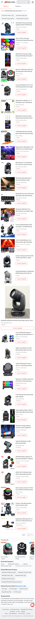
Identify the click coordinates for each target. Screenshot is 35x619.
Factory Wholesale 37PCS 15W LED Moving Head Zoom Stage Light (24, 86)
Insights (23, 611)
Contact (28, 613)
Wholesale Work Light (20, 575)
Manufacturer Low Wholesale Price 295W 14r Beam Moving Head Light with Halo (24, 163)
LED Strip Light (17, 592)
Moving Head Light (6, 566)
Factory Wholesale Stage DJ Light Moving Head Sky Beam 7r (24, 333)
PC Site (18, 611)
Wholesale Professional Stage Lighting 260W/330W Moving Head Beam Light (24, 24)
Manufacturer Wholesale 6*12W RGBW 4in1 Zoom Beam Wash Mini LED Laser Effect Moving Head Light (24, 148)
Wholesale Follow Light (7, 575)
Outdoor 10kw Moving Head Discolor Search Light (23, 504)
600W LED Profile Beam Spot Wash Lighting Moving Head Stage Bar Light (24, 473)
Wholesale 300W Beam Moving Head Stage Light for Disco (17, 320)
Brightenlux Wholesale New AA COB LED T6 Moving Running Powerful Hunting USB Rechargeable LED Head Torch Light (24, 520)
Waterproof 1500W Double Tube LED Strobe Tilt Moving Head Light (24, 380)
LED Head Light (13, 588)
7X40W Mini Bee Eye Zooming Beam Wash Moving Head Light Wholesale (24, 132)
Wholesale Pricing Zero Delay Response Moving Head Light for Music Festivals (25, 117)
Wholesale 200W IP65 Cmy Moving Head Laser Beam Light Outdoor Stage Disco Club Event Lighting (24, 210)
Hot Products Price (14, 609)
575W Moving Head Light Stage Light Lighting (24, 395)
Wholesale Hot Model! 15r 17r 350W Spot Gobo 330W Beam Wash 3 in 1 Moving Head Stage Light (24, 101)
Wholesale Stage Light (21, 15)
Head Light (4, 588)
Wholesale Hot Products (26, 609)
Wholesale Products (13, 564)
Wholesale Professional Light (9, 572)
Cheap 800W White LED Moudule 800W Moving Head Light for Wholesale (25, 272)
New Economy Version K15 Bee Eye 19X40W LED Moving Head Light (24, 489)
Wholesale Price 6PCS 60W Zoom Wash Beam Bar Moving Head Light (25, 194)
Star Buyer (12, 611)
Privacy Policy (21, 613)
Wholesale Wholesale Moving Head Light (11, 582)
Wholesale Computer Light (24, 572)
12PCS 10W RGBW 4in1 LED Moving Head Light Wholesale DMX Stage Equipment (24, 241)
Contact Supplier (21, 32)
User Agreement (13, 613)
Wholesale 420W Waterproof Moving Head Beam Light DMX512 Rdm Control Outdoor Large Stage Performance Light (24, 179)
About (6, 613)
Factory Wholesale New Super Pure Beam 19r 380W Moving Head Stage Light (24, 226)
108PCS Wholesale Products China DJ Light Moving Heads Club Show (24, 364)
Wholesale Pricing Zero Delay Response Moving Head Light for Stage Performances (25, 55)
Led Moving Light (23, 588)
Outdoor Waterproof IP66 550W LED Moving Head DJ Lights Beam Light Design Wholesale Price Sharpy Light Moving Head (24, 257)
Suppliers (18, 6)
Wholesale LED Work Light (8, 578)
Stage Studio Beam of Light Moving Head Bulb (23, 442)
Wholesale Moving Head (22, 18)
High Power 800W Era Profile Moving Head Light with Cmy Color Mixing (24, 349)
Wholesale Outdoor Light (8, 15)
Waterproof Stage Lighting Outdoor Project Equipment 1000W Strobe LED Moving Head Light (25, 426)
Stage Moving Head (6, 592)
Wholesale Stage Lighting (8, 18)
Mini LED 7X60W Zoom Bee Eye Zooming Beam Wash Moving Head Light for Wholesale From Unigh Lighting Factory (24, 70)
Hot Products (5, 609)
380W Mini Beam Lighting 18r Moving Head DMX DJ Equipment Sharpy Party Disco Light (25, 458)
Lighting (25, 564)
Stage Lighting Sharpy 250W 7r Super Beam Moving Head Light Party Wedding (24, 411)
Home (2, 564)
